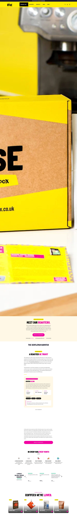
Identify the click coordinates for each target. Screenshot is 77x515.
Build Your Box (38, 442)
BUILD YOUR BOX (38, 334)
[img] (19, 478)
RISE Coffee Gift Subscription (10, 509)
